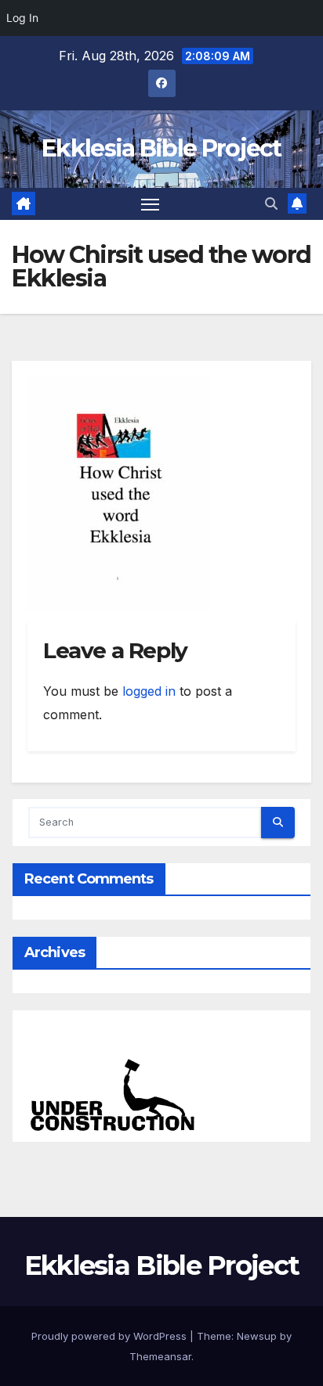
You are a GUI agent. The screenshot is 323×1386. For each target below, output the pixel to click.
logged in (149, 691)
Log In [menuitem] (22, 17)
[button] (271, 203)
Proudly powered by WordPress (110, 1336)
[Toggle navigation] (150, 204)
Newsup (257, 1336)
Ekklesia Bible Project (161, 148)
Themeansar (160, 1356)
